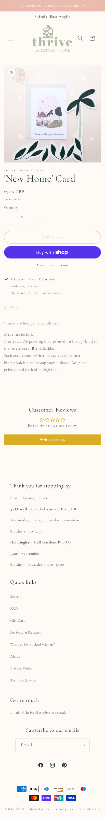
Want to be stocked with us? (32, 644)
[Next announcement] (95, 5)
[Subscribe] (83, 745)
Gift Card (18, 620)
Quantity (11, 207)
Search (15, 596)
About (15, 656)
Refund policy (39, 809)
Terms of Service (23, 680)
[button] (11, 38)
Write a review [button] (52, 439)
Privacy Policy (21, 668)
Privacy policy (64, 809)
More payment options (52, 265)
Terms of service (89, 809)
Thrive (20, 808)
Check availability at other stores (35, 293)
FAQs (14, 608)
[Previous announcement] (9, 5)
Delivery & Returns (25, 632)
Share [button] (14, 307)
